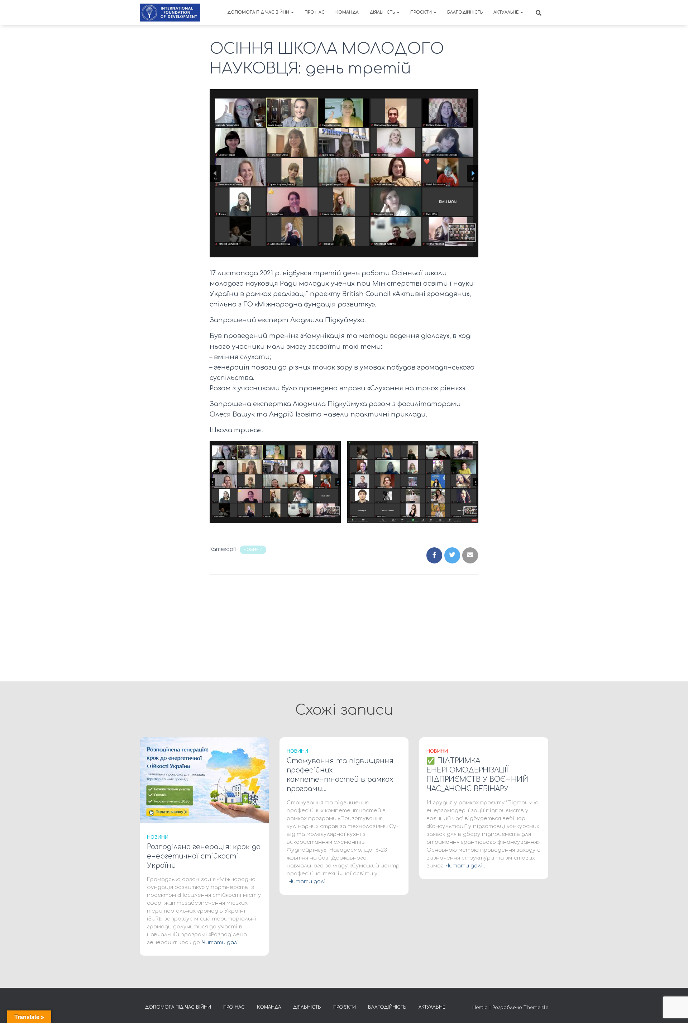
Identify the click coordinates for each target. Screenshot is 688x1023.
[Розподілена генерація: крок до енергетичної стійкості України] (204, 780)
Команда (347, 12)
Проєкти (421, 12)
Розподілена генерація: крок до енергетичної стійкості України (204, 856)
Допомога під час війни (258, 12)
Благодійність (465, 12)
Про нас (315, 12)
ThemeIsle (536, 1007)
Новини (253, 550)
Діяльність (382, 12)
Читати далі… (222, 942)
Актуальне (506, 12)
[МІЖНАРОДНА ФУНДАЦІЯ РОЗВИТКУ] (170, 13)
